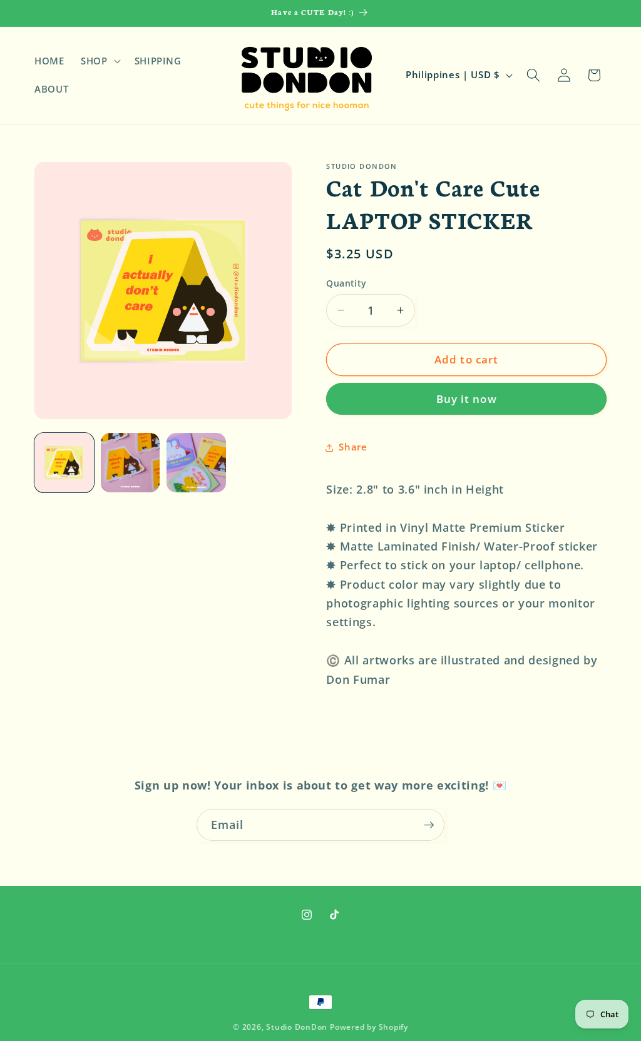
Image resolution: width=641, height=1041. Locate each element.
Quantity (346, 283)
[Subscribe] (429, 825)
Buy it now (466, 399)
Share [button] (353, 447)
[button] (99, 60)
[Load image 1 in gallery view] (64, 462)
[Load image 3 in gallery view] (196, 462)
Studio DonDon (296, 1027)
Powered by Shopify (369, 1027)
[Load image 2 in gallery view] (130, 462)
